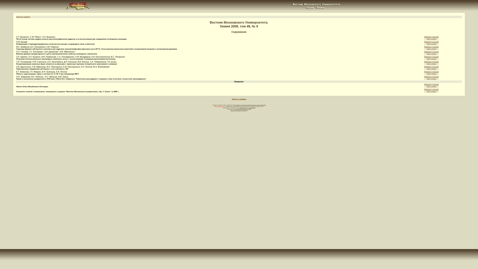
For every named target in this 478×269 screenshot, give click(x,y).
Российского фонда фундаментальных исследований (249, 105)
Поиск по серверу (239, 99)
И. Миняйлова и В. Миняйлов (246, 107)
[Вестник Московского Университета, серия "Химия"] (316, 3)
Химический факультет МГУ (243, 109)
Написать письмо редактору (239, 110)
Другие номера (23, 17)
